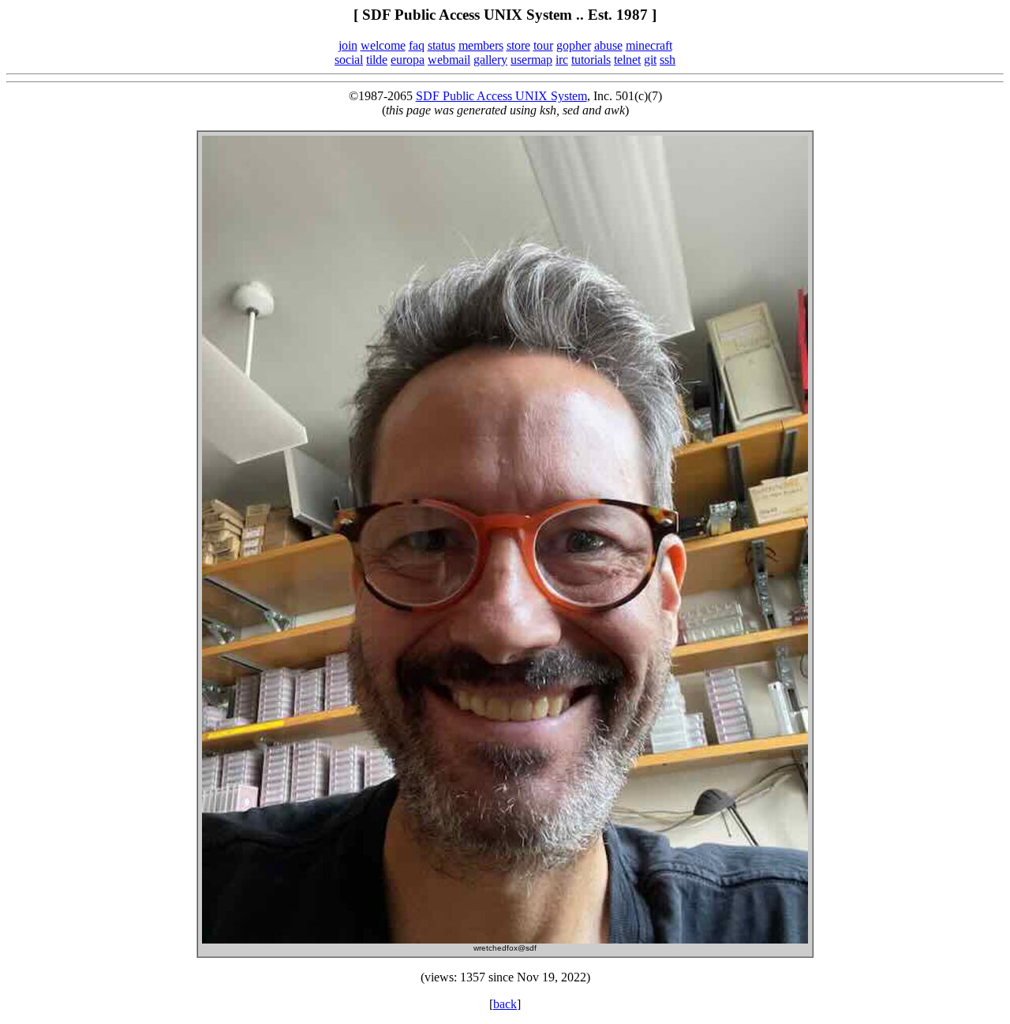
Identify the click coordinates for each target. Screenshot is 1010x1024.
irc (562, 59)
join (348, 45)
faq (417, 45)
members (480, 45)
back (505, 1004)
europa (408, 59)
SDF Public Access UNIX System (501, 96)
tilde (376, 59)
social (349, 59)
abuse (608, 45)
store (518, 45)
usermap (531, 59)
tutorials (591, 59)
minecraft (649, 45)
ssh (667, 59)
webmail (449, 59)
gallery (490, 59)
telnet (627, 59)
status (441, 45)
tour (543, 45)
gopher (573, 45)
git (650, 59)
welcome (383, 45)
